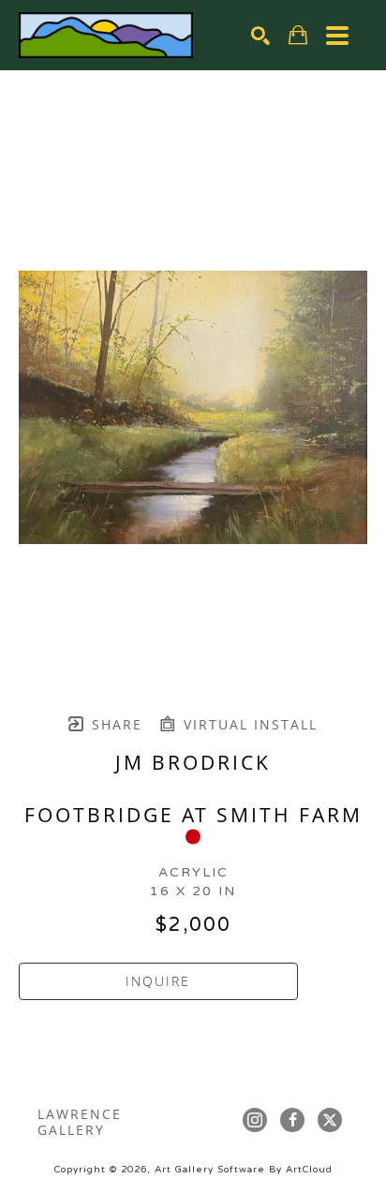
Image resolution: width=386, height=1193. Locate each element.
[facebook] (292, 1120)
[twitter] (330, 1120)
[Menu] (337, 35)
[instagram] (255, 1120)
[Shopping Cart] (298, 35)
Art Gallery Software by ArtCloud (244, 1169)
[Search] (260, 35)
